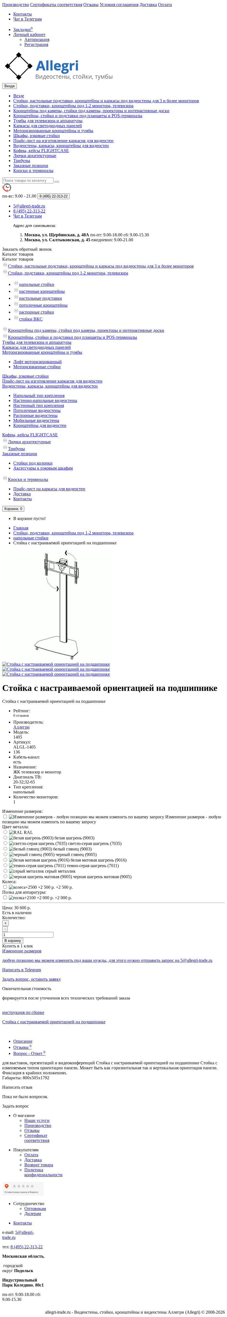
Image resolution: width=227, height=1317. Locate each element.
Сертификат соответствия (36, 1138)
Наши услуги (37, 1120)
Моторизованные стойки (37, 366)
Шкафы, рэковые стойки (36, 135)
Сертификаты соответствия (56, 4)
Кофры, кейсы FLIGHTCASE (41, 150)
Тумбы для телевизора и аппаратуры (47, 120)
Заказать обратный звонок (27, 249)
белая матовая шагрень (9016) (98, 860)
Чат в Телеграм (27, 19)
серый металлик (60, 871)
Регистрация (36, 44)
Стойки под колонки (33, 463)
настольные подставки (40, 298)
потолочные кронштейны (43, 305)
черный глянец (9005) (76, 854)
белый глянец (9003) (72, 849)
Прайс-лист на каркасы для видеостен (49, 488)
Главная (20, 528)
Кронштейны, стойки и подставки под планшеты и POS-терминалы (77, 115)
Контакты (22, 14)
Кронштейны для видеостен (39, 425)
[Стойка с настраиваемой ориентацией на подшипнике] (57, 659)
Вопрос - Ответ (29, 1053)
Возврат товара (38, 1164)
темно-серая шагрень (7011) (92, 865)
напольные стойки (36, 284)
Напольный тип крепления (39, 395)
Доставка (148, 4)
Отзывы (91, 4)
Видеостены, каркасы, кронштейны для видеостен (61, 145)
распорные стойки (36, 312)
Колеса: (9, 881)
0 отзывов (21, 715)
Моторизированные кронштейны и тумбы (53, 130)
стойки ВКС (31, 319)
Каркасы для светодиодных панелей (47, 125)
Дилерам (32, 1213)
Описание (22, 1041)
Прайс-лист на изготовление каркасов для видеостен (63, 140)
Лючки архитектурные (34, 155)
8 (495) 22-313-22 (27, 1246)
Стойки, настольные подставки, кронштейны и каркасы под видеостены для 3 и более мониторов (106, 100)
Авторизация (36, 39)
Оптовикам (35, 1208)
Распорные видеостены (35, 415)
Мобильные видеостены (36, 420)
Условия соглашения (119, 4)
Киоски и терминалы (33, 170)
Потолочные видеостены (37, 410)
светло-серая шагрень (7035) (94, 843)
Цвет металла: (15, 826)
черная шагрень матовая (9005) (101, 876)
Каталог (17, 259)
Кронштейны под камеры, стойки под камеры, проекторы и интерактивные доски (91, 110)
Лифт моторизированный (37, 361)
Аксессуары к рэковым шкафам (43, 468)
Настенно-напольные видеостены (45, 400)
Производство (15, 4)
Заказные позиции (30, 165)
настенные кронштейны (42, 291)
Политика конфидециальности (43, 1172)
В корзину (12, 941)
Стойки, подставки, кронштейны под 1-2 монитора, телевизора (73, 105)
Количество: (13, 917)
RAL (28, 832)
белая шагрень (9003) (73, 838)
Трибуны (21, 160)
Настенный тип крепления (38, 405)
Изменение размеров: (22, 811)
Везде (18, 95)
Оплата (165, 4)
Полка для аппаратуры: (24, 892)
